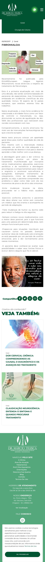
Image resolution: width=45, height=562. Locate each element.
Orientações (22, 470)
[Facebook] (19, 298)
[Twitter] (24, 298)
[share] (40, 298)
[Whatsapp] (34, 9)
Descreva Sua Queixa (21, 472)
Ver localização (22, 508)
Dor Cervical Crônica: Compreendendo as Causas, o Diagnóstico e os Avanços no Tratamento (22, 360)
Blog (22, 474)
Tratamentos (21, 465)
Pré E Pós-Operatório (21, 467)
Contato (21, 477)
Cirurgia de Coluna (22, 30)
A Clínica (21, 460)
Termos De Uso (21, 479)
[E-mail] (35, 298)
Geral (22, 23)
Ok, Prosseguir (22, 554)
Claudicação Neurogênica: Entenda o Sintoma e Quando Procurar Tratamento (23, 413)
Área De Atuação (22, 462)
